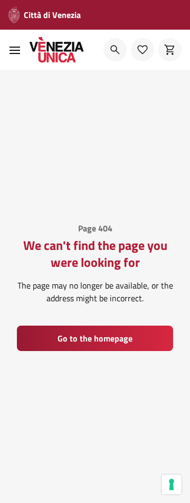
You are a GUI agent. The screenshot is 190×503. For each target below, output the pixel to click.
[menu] (14, 49)
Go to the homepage (95, 338)
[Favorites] (142, 49)
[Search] (115, 49)
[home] (57, 49)
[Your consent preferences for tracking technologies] (172, 484)
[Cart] (170, 49)
